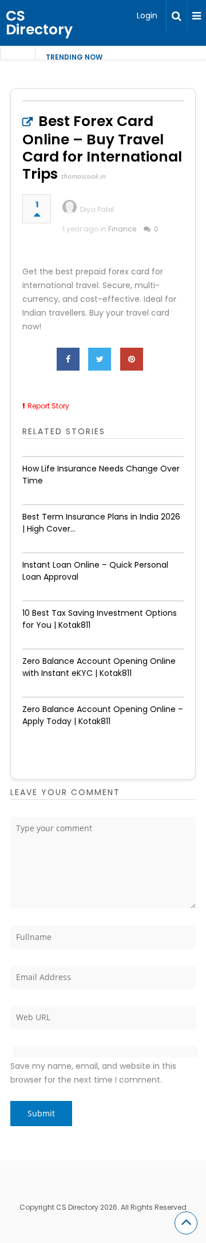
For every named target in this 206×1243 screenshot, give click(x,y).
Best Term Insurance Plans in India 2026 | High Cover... (101, 522)
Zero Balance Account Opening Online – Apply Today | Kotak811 (102, 715)
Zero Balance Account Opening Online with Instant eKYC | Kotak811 (99, 667)
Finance (122, 229)
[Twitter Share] (99, 359)
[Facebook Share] (68, 359)
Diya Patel (97, 209)
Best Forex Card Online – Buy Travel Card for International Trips (102, 147)
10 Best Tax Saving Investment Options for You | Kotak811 (99, 619)
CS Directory (39, 23)
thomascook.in (83, 176)
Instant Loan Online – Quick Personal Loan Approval (95, 571)
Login (147, 15)
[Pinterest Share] (131, 359)
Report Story (48, 406)
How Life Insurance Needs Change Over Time (101, 474)
